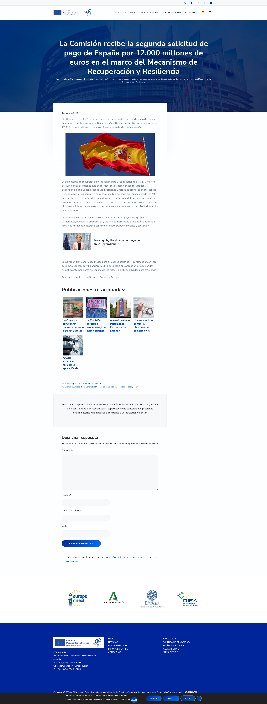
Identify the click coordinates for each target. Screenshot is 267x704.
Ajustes (188, 698)
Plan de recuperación (107, 387)
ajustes (134, 699)
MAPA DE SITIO (171, 652)
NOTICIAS (113, 642)
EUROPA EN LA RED (118, 649)
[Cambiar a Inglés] (210, 12)
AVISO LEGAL (169, 638)
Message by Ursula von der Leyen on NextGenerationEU (117, 242)
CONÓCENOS (114, 652)
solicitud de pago (125, 387)
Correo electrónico (71, 510)
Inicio (58, 79)
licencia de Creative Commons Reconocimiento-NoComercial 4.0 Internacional (145, 692)
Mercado (78, 79)
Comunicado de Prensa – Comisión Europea (95, 277)
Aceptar (153, 698)
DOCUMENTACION (117, 645)
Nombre (66, 495)
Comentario (68, 450)
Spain (136, 387)
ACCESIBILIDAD (171, 649)
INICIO (111, 638)
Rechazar (171, 698)
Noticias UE (68, 79)
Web (64, 526)
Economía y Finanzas (93, 79)
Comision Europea (72, 387)
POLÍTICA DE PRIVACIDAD (176, 642)
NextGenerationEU (89, 387)
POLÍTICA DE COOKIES (174, 645)
